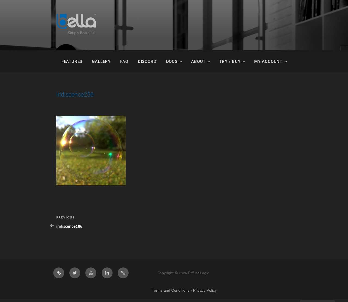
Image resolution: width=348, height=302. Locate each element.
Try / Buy (229, 61)
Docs (172, 61)
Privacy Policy (205, 290)
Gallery (101, 61)
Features (71, 61)
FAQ (124, 61)
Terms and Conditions (170, 290)
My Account (268, 61)
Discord (147, 61)
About (198, 61)
